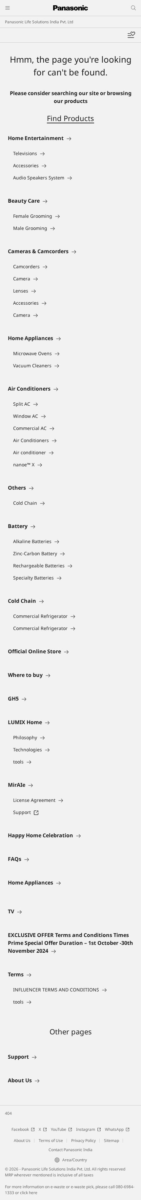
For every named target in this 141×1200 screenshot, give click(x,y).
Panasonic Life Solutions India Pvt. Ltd (39, 22)
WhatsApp (114, 1129)
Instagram (85, 1129)
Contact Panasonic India (70, 1149)
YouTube (58, 1129)
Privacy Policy (83, 1140)
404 (8, 1113)
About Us (22, 1140)
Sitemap (111, 1140)
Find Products (70, 118)
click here (28, 1192)
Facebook (20, 1129)
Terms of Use (51, 1140)
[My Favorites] (131, 35)
